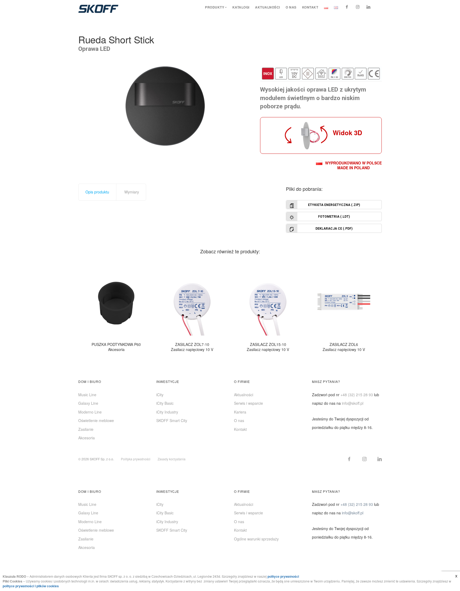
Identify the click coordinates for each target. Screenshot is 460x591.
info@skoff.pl (352, 403)
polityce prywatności (283, 576)
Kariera (240, 412)
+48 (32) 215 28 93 (356, 394)
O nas (291, 7)
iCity (159, 394)
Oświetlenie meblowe (96, 420)
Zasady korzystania (172, 459)
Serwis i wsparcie (248, 403)
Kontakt (310, 7)
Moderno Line (90, 412)
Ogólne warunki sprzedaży (256, 539)
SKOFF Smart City (171, 420)
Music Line (87, 394)
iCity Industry (167, 412)
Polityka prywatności (135, 459)
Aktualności (267, 7)
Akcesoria (86, 437)
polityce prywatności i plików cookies (31, 586)
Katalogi (240, 7)
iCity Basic (165, 403)
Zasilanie (85, 429)
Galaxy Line (88, 403)
